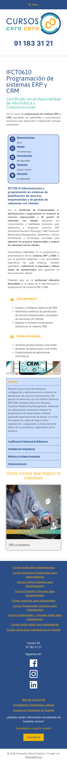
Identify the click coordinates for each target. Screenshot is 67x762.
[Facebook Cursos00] (33, 663)
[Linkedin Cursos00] (33, 684)
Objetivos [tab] (13, 381)
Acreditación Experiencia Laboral (33, 705)
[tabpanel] (33, 411)
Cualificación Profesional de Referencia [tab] (28, 441)
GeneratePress (33, 757)
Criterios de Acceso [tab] (17, 464)
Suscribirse (34, 737)
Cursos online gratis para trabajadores (35, 624)
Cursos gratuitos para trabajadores (33, 600)
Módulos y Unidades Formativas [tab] (24, 456)
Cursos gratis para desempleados (33, 567)
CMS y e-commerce (19, 545)
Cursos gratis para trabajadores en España (33, 629)
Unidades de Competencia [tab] (21, 449)
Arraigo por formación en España (33, 710)
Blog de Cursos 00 (33, 699)
